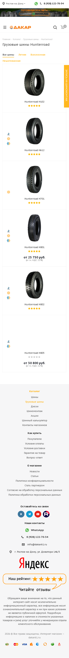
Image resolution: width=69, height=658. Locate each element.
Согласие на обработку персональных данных (34, 490)
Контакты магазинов (34, 425)
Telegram (29, 514)
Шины (34, 397)
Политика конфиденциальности (34, 480)
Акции (34, 415)
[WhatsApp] (36, 4)
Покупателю (34, 438)
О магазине (34, 465)
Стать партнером (34, 485)
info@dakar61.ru (37, 544)
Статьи (34, 476)
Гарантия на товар (34, 452)
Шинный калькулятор (34, 420)
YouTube (37, 514)
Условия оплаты (34, 443)
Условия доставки (34, 448)
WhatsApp (37, 530)
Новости (35, 471)
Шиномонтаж (35, 411)
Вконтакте (21, 514)
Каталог (34, 391)
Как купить (35, 433)
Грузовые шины (34, 401)
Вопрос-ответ (34, 457)
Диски (34, 406)
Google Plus (46, 514)
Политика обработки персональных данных (34, 494)
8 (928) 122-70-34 (37, 536)
